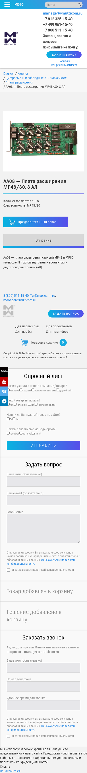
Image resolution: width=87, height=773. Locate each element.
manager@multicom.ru (63, 13)
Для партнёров (57, 331)
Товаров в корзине (44, 342)
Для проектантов (59, 326)
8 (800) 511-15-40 (16, 295)
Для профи (23, 331)
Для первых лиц (27, 326)
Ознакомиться (10, 771)
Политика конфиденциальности (64, 63)
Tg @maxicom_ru (42, 295)
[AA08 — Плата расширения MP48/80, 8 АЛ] (43, 141)
